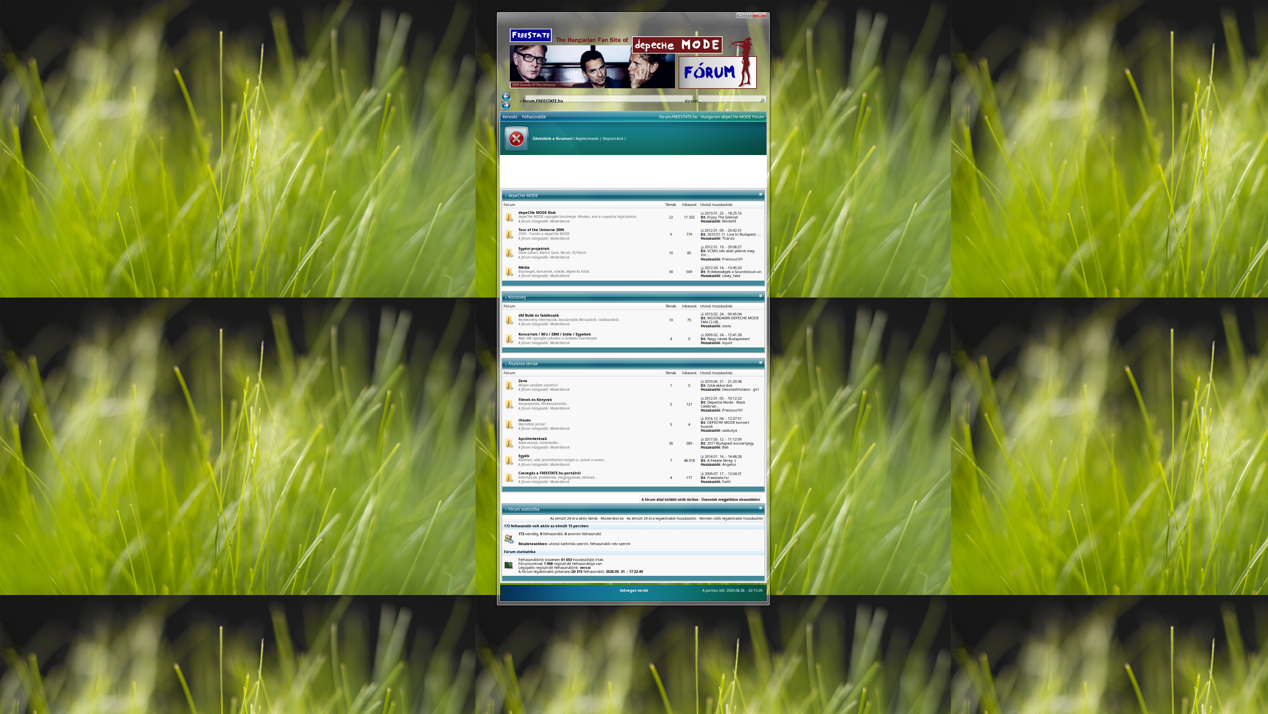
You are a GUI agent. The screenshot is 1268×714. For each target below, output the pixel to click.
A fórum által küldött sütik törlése (670, 499)
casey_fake (731, 275)
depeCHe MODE (523, 195)
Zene (522, 380)
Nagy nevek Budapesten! (728, 338)
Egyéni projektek (533, 248)
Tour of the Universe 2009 (541, 229)
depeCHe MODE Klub (537, 212)
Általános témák (523, 364)
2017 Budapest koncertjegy (730, 443)
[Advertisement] (633, 171)
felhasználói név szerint (610, 543)
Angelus (729, 464)
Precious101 (732, 259)
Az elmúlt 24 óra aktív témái (574, 518)
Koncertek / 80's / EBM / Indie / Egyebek (554, 334)
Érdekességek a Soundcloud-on (734, 271)
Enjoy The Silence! (722, 217)
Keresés (510, 117)
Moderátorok (560, 221)
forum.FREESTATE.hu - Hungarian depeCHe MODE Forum (711, 117)
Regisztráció (613, 138)
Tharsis (728, 238)
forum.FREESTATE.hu (543, 101)
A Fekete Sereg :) (721, 460)
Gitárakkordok (719, 385)
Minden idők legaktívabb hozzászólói (731, 518)
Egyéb (523, 455)
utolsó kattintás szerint (568, 543)
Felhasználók (534, 117)
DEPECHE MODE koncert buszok (725, 424)
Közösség (517, 297)
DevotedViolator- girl (740, 389)
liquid (727, 342)
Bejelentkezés (587, 138)
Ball (725, 447)
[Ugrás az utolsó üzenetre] (702, 213)
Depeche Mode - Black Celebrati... (723, 404)
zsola (726, 325)
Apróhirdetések (532, 438)
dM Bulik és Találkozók (538, 315)
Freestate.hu (718, 477)
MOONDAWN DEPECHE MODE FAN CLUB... (730, 319)
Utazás (524, 419)
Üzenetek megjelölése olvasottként (730, 499)
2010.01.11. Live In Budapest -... (734, 234)
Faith (726, 481)
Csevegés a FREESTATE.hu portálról (549, 472)
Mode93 (729, 220)
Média (524, 267)
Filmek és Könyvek (535, 399)
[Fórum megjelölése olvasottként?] (509, 216)
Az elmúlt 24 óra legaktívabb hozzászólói (661, 518)
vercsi (585, 567)
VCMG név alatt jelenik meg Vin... (728, 252)
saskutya (729, 430)
